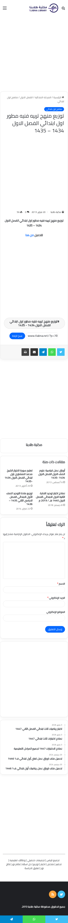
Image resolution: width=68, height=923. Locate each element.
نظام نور (16, 864)
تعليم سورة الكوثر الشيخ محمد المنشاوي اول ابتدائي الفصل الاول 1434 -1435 (18, 476)
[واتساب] (52, 352)
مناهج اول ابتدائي (54, 109)
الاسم (61, 583)
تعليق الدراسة (32, 868)
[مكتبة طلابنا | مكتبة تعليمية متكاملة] (43, 8)
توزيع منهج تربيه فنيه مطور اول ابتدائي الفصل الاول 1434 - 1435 (33, 323)
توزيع (36, 864)
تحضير (59, 864)
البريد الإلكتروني (56, 597)
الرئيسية (57, 97)
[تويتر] (61, 352)
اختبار (42, 864)
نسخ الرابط (17, 336)
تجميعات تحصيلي (36, 860)
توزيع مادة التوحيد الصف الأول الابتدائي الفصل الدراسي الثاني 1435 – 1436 (19, 498)
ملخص (50, 864)
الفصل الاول (26, 97)
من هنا (29, 235)
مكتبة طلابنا (56, 212)
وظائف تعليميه (18, 860)
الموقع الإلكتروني (55, 612)
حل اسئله (26, 864)
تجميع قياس (53, 860)
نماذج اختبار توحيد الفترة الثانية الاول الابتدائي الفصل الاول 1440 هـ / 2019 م (50, 497)
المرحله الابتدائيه (43, 97)
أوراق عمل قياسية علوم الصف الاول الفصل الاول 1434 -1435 (51, 474)
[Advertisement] (34, 54)
